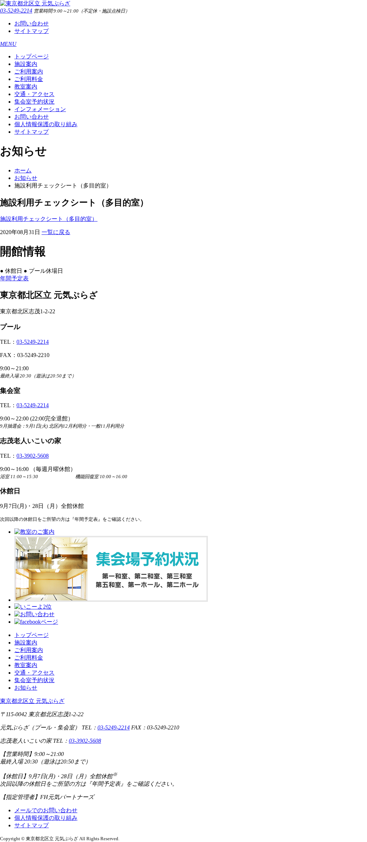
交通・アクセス (34, 94)
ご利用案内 (28, 71)
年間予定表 (14, 278)
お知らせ (25, 178)
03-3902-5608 (32, 456)
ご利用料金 (28, 79)
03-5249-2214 (16, 11)
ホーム (23, 170)
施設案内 (25, 64)
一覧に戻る (56, 232)
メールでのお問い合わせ (45, 810)
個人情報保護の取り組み (45, 124)
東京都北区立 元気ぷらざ (32, 701)
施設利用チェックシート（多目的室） (48, 219)
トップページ (31, 56)
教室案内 (25, 87)
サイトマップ (31, 31)
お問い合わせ (31, 23)
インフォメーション (40, 109)
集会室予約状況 (34, 102)
